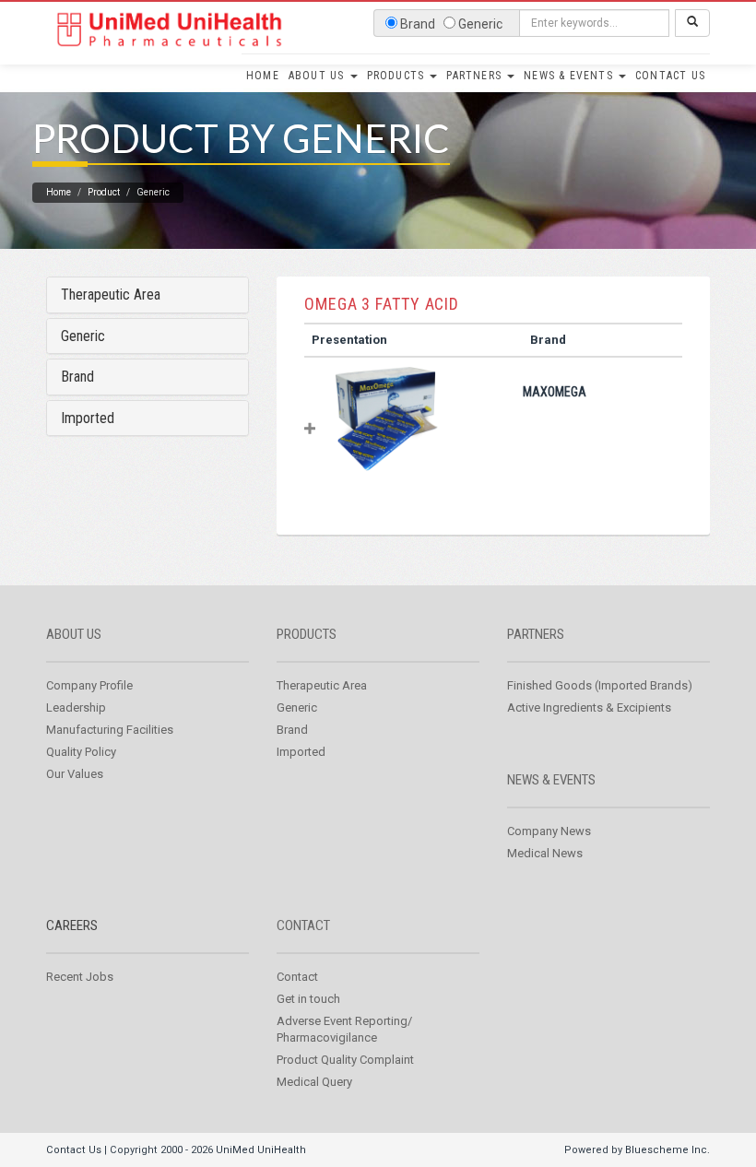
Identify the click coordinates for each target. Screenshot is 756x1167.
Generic (83, 336)
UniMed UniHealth (261, 1150)
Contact (303, 925)
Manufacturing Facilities (109, 730)
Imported (87, 418)
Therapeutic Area (110, 294)
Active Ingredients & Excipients (589, 707)
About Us (318, 75)
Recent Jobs (79, 977)
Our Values (74, 774)
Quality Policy (81, 752)
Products (398, 75)
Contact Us (670, 75)
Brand (77, 376)
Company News (549, 831)
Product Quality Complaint (345, 1060)
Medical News (545, 853)
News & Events (570, 75)
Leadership (76, 707)
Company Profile (89, 685)
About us (73, 634)
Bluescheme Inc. (667, 1150)
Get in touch (308, 999)
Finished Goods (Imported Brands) (599, 685)
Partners (475, 75)
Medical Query (314, 1082)
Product (104, 192)
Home (262, 75)
